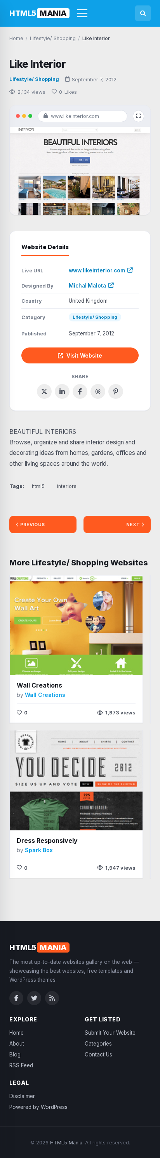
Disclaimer (22, 1096)
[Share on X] (44, 391)
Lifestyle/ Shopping (34, 79)
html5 (38, 486)
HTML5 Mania (66, 1143)
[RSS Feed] (52, 998)
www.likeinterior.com (97, 270)
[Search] (143, 13)
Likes (68, 92)
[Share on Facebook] (80, 391)
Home (16, 1033)
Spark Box (39, 850)
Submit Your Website (110, 1033)
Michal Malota (87, 285)
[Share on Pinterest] (115, 391)
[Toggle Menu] (82, 13)
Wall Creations (39, 685)
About (16, 1043)
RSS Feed (21, 1065)
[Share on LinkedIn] (62, 391)
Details (95, 663)
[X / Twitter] (34, 998)
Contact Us (98, 1054)
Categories (98, 1043)
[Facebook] (16, 998)
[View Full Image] (138, 116)
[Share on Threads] (97, 391)
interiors (67, 486)
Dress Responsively (47, 840)
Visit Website (84, 355)
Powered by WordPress (38, 1107)
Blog (15, 1054)
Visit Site (60, 664)
